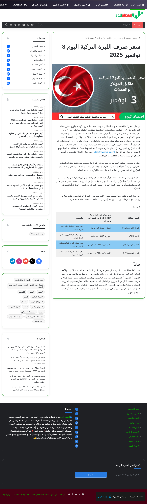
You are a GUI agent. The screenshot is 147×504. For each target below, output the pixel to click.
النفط (26, 307)
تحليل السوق (37, 78)
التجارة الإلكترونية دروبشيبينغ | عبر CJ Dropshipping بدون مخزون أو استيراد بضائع (98, 25)
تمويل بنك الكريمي (15, 316)
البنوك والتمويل (39, 5)
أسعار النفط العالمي (22, 280)
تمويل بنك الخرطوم (28, 312)
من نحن (54, 494)
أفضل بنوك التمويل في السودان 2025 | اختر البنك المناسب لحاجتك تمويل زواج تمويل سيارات (26, 350)
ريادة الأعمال (18, 5)
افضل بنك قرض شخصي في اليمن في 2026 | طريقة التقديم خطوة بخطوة (27, 379)
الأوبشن (31, 292)
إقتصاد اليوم (65, 417)
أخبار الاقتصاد (120, 5)
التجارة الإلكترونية (36, 302)
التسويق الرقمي (37, 307)
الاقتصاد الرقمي (60, 5)
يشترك (91, 474)
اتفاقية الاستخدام (43, 494)
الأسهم (40, 292)
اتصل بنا (16, 494)
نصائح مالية (38, 60)
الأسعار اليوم (101, 5)
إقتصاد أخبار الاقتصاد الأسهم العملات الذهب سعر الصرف (26, 286)
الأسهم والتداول (81, 5)
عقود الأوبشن (37, 46)
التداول (23, 302)
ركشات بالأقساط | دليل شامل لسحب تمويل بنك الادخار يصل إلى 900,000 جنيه (27, 360)
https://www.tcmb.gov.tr (104, 152)
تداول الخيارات (14, 307)
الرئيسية (135, 38)
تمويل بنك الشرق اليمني (34, 316)
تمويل (41, 312)
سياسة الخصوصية (28, 494)
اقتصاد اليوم (136, 5)
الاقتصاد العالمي (37, 297)
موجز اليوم (125, 38)
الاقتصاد (22, 292)
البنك (26, 297)
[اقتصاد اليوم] (127, 15)
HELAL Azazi (39, 368)
